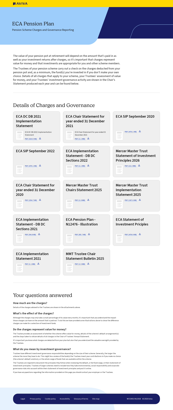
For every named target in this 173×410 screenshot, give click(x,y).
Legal (23, 399)
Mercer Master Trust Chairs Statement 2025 (84, 188)
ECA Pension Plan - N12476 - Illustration (82, 222)
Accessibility (65, 399)
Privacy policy (35, 399)
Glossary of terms (81, 399)
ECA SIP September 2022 (35, 151)
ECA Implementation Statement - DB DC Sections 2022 (82, 155)
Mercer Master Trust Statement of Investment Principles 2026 (136, 155)
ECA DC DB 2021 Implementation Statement (29, 121)
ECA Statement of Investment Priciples (132, 222)
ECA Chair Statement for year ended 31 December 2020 (35, 190)
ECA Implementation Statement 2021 (32, 256)
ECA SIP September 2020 (135, 116)
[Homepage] (20, 3)
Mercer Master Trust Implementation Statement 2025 (132, 190)
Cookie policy (50, 399)
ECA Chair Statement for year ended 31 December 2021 (85, 121)
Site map (95, 399)
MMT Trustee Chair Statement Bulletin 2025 (85, 256)
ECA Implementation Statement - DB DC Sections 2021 (32, 224)
